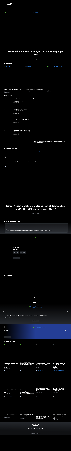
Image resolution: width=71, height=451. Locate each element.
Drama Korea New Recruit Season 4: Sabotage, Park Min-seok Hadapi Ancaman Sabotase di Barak (37, 335)
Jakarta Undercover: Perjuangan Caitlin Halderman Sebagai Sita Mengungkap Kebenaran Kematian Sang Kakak (28, 161)
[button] (5, 157)
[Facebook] (34, 428)
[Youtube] (39, 428)
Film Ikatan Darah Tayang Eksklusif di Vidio (34, 89)
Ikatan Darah (16, 247)
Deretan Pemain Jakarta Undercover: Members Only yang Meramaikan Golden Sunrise (57, 89)
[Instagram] (29, 428)
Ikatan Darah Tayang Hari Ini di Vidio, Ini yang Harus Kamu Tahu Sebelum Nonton (42, 417)
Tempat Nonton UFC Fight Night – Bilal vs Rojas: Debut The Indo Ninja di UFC (11, 391)
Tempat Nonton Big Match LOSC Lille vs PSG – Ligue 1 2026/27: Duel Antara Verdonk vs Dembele (27, 416)
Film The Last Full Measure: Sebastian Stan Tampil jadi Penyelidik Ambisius (58, 389)
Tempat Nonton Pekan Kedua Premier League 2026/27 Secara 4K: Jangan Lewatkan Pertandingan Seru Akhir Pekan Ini (27, 391)
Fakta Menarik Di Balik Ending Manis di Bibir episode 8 (12, 90)
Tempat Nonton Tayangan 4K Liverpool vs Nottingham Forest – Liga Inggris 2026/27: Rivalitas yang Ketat (21, 132)
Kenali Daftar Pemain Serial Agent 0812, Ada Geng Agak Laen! (11, 415)
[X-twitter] (37, 428)
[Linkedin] (42, 428)
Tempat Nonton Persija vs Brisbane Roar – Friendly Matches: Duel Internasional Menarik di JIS (21, 111)
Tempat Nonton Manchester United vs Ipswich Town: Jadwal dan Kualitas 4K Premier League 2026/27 (21, 100)
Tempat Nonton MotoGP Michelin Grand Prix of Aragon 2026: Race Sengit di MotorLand (21, 120)
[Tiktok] (31, 428)
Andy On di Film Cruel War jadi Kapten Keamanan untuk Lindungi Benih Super (43, 389)
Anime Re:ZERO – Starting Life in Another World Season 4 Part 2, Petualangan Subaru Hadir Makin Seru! (25, 315)
